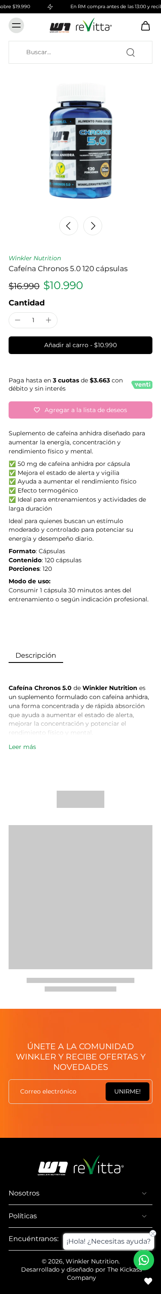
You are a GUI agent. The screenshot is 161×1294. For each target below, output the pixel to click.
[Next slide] (92, 225)
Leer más (22, 746)
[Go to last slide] (68, 225)
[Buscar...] (131, 52)
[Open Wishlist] (148, 1281)
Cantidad (27, 302)
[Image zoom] (80, 139)
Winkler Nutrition (35, 258)
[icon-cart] (143, 25)
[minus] (17, 320)
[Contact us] (144, 1260)
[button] (80, 345)
